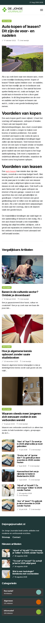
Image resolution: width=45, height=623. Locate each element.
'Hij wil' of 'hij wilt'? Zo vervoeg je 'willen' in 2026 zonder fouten (29, 487)
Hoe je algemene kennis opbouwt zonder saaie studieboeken (17, 354)
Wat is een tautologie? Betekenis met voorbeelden (25, 572)
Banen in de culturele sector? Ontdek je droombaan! (20, 293)
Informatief (7, 21)
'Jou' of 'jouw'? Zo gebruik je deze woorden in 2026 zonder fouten (29, 503)
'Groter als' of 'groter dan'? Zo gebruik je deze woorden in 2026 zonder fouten (28, 459)
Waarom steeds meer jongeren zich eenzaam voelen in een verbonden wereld (21, 417)
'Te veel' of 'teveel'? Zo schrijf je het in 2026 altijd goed (27, 562)
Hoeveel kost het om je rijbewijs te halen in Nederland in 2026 (27, 473)
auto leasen (11, 171)
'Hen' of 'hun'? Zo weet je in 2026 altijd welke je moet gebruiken (30, 443)
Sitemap (6, 537)
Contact (16, 537)
